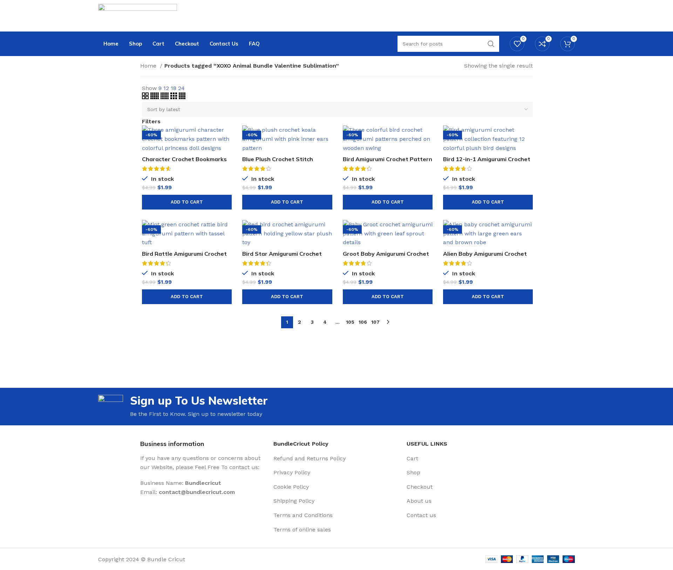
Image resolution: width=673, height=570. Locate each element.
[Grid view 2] (146, 97)
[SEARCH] (491, 44)
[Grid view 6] (165, 97)
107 (375, 322)
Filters (151, 121)
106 (363, 322)
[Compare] (226, 137)
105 (350, 322)
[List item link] (336, 458)
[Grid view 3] (174, 97)
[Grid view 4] (182, 97)
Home (149, 65)
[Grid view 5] (155, 97)
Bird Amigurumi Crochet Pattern (387, 159)
